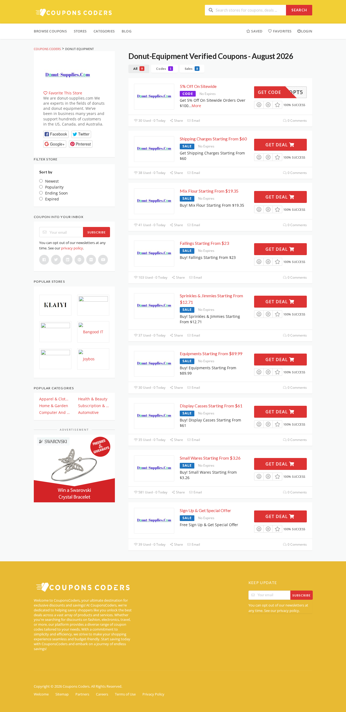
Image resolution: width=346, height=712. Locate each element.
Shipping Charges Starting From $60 (213, 138)
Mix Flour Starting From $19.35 (209, 190)
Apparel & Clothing (55, 398)
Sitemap (62, 694)
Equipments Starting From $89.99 (211, 353)
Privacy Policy (153, 694)
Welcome (41, 694)
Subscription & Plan (93, 405)
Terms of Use (125, 694)
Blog (126, 31)
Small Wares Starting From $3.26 (210, 457)
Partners (82, 694)
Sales (191, 69)
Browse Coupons (50, 31)
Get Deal (277, 145)
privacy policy (72, 248)
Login (306, 31)
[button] (56, 134)
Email (195, 120)
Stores (80, 31)
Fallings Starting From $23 (204, 243)
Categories (104, 31)
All (138, 69)
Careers (102, 694)
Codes (163, 69)
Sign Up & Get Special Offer (205, 510)
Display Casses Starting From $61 (211, 405)
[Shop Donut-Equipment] (67, 74)
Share (178, 120)
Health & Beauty (92, 398)
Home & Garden (53, 405)
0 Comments (297, 120)
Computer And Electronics (55, 412)
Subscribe (97, 232)
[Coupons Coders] (74, 12)
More (196, 105)
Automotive (88, 412)
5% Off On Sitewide (198, 86)
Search (299, 10)
